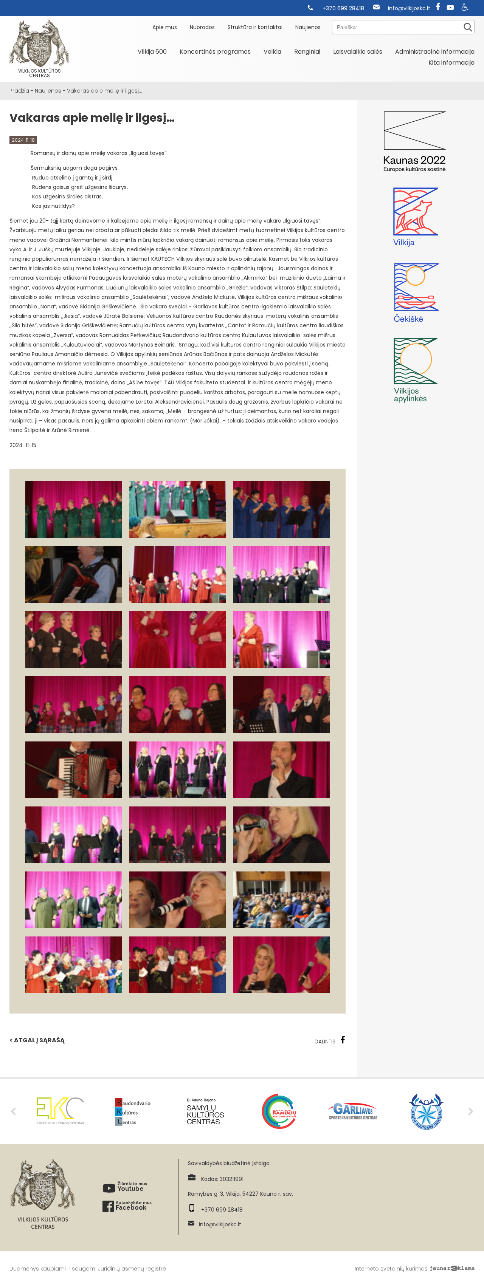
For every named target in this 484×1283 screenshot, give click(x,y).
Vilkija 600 (152, 51)
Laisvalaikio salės (357, 51)
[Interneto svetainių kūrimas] (452, 1268)
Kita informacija (451, 62)
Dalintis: (326, 1041)
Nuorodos (202, 27)
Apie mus (164, 27)
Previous (13, 1111)
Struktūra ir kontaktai (255, 27)
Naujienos (308, 27)
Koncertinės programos (215, 51)
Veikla (272, 51)
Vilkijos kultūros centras (39, 73)
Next (471, 1111)
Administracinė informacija (435, 51)
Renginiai (307, 51)
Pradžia (19, 90)
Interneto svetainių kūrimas (391, 1268)
